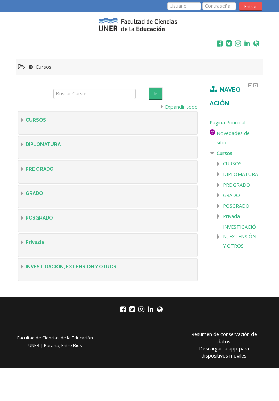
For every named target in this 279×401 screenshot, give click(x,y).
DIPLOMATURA (43, 144)
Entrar (250, 6)
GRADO (34, 193)
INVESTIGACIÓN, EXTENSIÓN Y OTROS (71, 266)
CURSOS (36, 120)
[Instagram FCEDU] (236, 43)
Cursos (224, 153)
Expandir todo (181, 107)
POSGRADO (39, 218)
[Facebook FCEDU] (218, 43)
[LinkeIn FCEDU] (245, 43)
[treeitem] (234, 122)
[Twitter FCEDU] (227, 43)
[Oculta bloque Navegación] (250, 85)
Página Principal (227, 122)
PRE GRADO (39, 169)
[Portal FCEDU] (254, 43)
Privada (35, 242)
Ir (155, 93)
